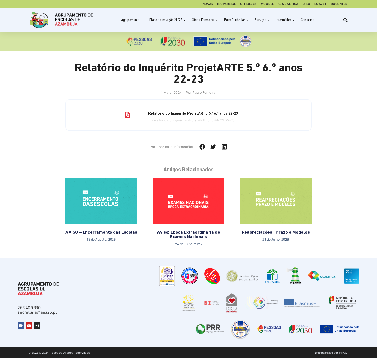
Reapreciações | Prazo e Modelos (276, 232)
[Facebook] (21, 325)
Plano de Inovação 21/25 (165, 20)
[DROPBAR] (345, 20)
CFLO (306, 4)
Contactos (307, 20)
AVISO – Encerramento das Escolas (101, 232)
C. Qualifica (288, 4)
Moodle (267, 4)
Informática (283, 20)
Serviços (260, 20)
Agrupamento (130, 20)
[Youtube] (29, 325)
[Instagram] (37, 325)
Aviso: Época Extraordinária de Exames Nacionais (188, 235)
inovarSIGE (226, 4)
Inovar (207, 4)
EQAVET (320, 4)
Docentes (339, 4)
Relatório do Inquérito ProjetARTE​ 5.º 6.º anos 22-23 (193, 114)
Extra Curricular (234, 20)
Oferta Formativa (203, 20)
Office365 (248, 4)
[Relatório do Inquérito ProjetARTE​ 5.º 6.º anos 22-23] (127, 115)
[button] (202, 147)
